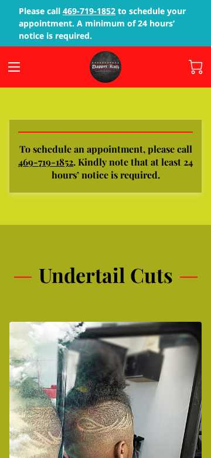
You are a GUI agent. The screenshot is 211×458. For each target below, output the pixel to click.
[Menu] (14, 67)
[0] (196, 67)
